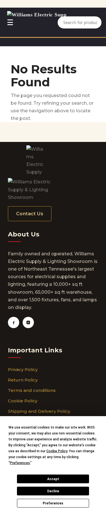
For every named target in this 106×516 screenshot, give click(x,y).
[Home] (37, 22)
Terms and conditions (32, 390)
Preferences (53, 503)
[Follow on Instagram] (28, 322)
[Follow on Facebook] (13, 322)
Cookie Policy (22, 400)
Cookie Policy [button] (56, 451)
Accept (53, 479)
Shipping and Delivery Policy (39, 411)
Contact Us (29, 213)
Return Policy (23, 380)
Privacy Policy (23, 369)
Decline (53, 491)
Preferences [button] (20, 463)
